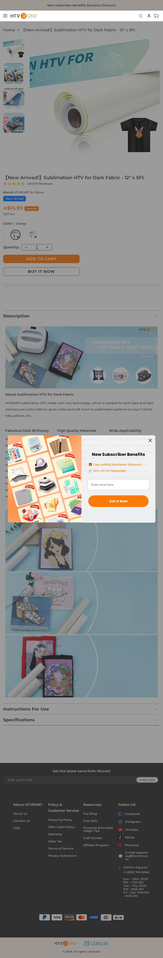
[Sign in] (149, 16)
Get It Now (118, 501)
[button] (5, 16)
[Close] (150, 440)
